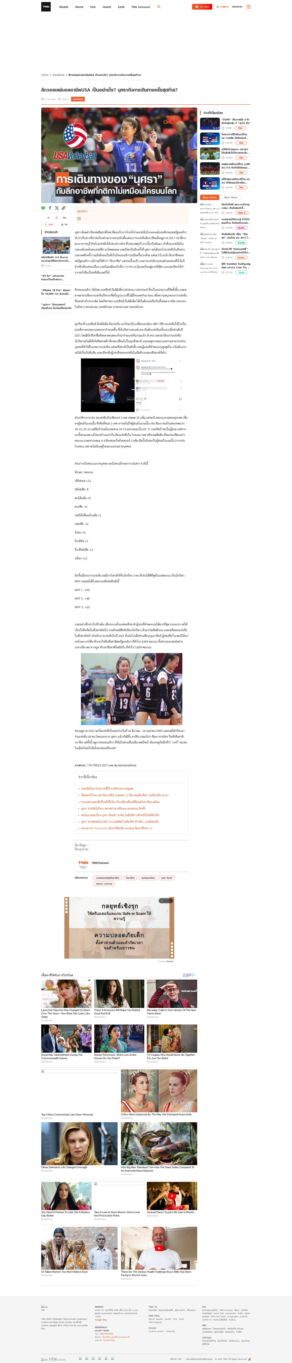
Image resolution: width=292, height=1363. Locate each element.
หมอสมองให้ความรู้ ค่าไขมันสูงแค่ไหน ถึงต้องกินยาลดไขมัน (236, 221)
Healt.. (242, 228)
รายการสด (153, 1310)
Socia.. (242, 257)
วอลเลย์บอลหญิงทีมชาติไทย (107, 878)
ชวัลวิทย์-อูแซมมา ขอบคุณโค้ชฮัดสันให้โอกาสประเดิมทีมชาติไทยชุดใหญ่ (236, 151)
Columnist (170, 1331)
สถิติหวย (205, 1344)
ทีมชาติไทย (130, 878)
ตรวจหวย (245, 1340)
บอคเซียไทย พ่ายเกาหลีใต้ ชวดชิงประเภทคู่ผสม (107, 788)
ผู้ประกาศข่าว (180, 1310)
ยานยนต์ (205, 1316)
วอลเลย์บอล (58, 75)
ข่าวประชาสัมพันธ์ (220, 1319)
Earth (241, 243)
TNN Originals (155, 1322)
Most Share (231, 197)
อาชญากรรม (230, 1313)
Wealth (159, 1319)
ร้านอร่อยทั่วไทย (209, 1340)
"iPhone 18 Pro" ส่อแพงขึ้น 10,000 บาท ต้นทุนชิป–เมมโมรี (55, 291)
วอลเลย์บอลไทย (148, 878)
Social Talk (219, 1313)
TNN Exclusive (226, 1310)
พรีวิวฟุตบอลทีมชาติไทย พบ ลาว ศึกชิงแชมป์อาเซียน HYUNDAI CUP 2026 (236, 181)
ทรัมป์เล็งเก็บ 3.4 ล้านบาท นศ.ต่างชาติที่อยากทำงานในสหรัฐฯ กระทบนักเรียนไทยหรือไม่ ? (55, 259)
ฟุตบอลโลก (230, 1331)
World (151, 1319)
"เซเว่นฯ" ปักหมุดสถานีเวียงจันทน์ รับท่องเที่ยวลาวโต (56, 306)
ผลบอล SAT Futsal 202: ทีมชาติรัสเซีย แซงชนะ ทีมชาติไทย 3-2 (116, 828)
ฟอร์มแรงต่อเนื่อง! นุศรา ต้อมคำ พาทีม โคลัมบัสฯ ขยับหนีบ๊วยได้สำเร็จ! (120, 815)
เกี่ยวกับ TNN (176, 1359)
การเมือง (244, 1310)
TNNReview (234, 1340)
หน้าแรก (44, 75)
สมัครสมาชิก (237, 6)
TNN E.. (242, 213)
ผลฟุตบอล (206, 1328)
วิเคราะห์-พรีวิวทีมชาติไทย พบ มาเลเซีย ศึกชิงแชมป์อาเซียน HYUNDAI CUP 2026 (234, 136)
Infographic (233, 1316)
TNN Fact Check (218, 1316)
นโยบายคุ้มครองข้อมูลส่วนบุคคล (199, 1359)
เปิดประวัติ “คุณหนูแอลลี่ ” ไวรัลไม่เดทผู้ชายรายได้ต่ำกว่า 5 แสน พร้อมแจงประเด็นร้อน (236, 250)
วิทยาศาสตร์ (207, 1313)
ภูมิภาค (247, 1313)
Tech (241, 272)
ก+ (65, 217)
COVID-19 (206, 1319)
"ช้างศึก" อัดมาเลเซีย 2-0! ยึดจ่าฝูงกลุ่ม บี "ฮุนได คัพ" (236, 121)
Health (168, 1319)
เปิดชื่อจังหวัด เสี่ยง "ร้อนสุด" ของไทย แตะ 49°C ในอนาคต (236, 235)
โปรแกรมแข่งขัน (219, 1328)
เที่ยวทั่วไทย (222, 1340)
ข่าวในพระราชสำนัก (210, 1310)
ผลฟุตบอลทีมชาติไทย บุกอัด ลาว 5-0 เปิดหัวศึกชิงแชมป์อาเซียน (236, 166)
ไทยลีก (239, 1331)
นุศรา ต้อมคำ (166, 878)
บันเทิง (240, 1313)
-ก (48, 218)
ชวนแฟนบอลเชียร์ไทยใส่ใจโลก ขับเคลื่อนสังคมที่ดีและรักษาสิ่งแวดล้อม (120, 802)
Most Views (209, 197)
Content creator (156, 1331)
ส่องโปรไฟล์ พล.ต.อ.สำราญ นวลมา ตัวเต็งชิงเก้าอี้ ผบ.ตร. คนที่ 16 (235, 206)
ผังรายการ (191, 1310)
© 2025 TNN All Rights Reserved (231, 1359)
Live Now (204, 6)
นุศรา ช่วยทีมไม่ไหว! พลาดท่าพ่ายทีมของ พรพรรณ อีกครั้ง (113, 808)
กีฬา (240, 128)
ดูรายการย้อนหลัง (166, 1310)
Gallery (232, 1319)
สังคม (236, 1310)
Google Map (101, 1319)
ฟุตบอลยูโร (219, 1331)
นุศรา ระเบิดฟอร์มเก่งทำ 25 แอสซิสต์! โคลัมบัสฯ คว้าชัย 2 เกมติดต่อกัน (120, 821)
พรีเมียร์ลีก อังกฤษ (235, 1328)
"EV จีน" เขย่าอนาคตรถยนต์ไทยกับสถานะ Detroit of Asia (52, 277)
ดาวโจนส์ (243, 1316)
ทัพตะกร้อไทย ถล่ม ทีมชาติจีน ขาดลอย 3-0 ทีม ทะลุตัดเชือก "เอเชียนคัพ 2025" (125, 795)
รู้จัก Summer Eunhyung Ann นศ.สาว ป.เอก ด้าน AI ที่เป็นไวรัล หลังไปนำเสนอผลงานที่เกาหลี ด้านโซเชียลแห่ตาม (236, 265)
